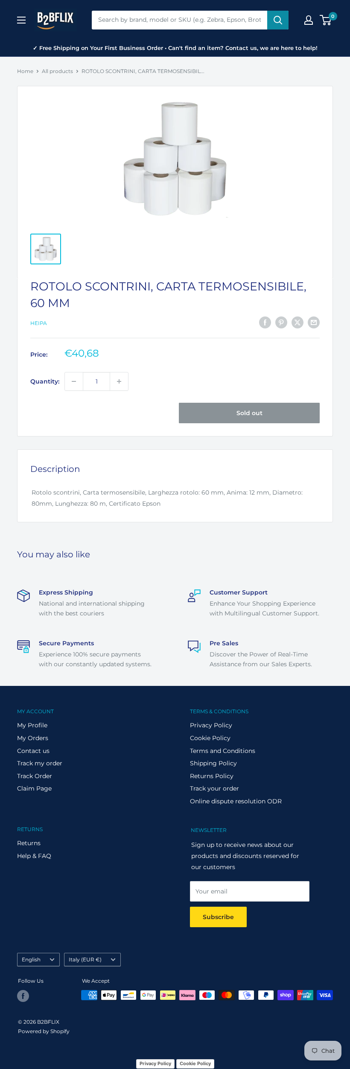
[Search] (278, 20)
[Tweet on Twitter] (297, 322)
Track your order (214, 788)
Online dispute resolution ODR (236, 801)
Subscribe (218, 917)
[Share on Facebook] (265, 322)
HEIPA (38, 323)
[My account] (308, 20)
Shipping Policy (213, 763)
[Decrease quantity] (74, 381)
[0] (326, 20)
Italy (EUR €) (85, 959)
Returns (29, 843)
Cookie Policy (210, 738)
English (31, 959)
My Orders (32, 738)
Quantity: (44, 381)
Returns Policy (211, 776)
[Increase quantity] (119, 381)
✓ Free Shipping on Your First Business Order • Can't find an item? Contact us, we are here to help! (175, 47)
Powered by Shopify (44, 1031)
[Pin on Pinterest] (281, 322)
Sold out (249, 413)
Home (25, 71)
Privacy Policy (211, 725)
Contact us (33, 751)
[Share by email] (314, 322)
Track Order (34, 776)
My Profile (32, 725)
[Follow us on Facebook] (23, 996)
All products (57, 71)
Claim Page (34, 788)
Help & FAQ (34, 856)
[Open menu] (21, 20)
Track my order (39, 763)
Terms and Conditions (222, 751)
